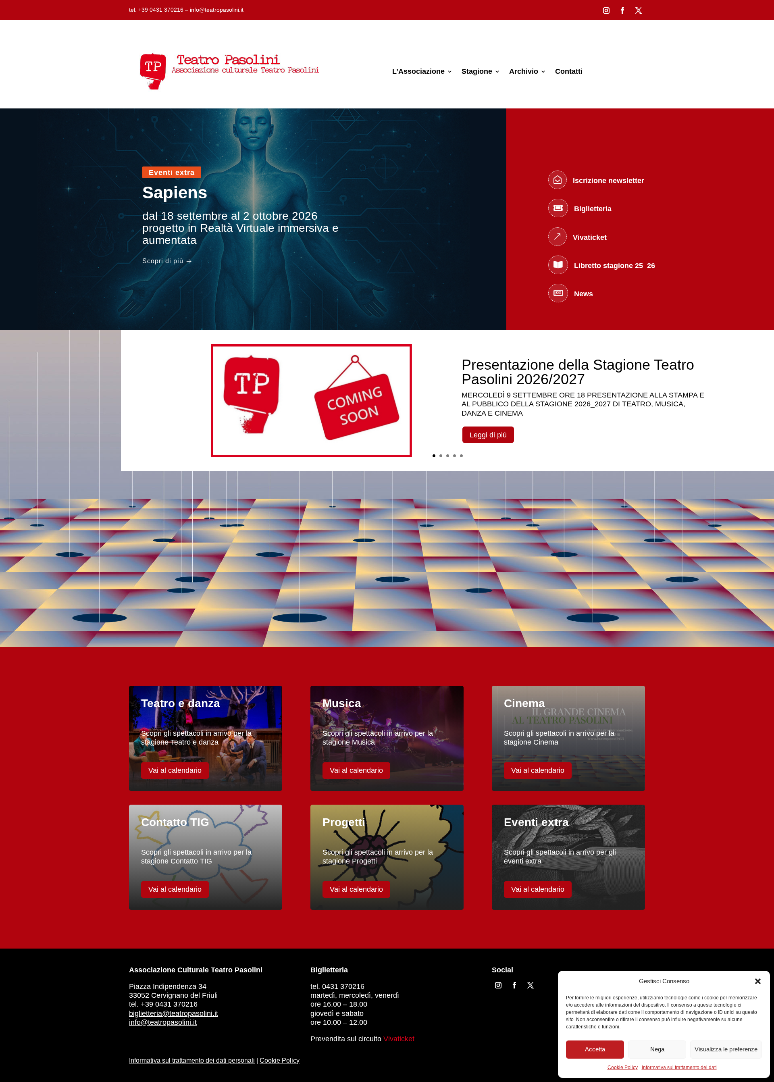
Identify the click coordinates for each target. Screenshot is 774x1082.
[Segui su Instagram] (606, 10)
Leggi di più (488, 435)
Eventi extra (172, 173)
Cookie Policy (623, 1067)
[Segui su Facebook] (622, 10)
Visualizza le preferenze (726, 1049)
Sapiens (174, 192)
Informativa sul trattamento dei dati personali (192, 1060)
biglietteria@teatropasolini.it (173, 1013)
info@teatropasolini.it (163, 1022)
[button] (758, 981)
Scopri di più (162, 261)
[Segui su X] (638, 10)
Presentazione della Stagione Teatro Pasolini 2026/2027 (578, 371)
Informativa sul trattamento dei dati (679, 1067)
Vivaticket (398, 1039)
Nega (657, 1049)
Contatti (569, 71)
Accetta (595, 1049)
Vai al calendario (175, 770)
